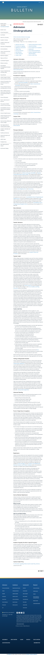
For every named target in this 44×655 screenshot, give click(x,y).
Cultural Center (25, 590)
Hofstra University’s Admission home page (21, 37)
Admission (4, 585)
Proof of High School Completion (35, 47)
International (4, 596)
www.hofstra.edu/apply (23, 82)
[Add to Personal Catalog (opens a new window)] (38, 24)
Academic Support (15, 596)
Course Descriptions (4, 32)
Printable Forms (3, 141)
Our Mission (3, 35)
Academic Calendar (15, 593)
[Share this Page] (39, 24)
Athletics (28, 639)
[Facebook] (19, 613)
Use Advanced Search (5, 26)
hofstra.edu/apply (21, 463)
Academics (15, 585)
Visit (2, 607)
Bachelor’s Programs (4, 55)
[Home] (3, 2)
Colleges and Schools (16, 590)
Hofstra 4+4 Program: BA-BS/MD (29, 173)
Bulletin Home (3, 29)
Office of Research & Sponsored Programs (36, 597)
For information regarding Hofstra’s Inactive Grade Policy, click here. (26, 563)
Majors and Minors (4, 58)
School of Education (4, 97)
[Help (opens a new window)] (42, 24)
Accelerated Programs (5, 60)
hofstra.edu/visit (16, 125)
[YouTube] (23, 613)
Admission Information (19, 44)
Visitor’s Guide (25, 607)
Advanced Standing (32, 46)
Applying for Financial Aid (20, 47)
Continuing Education (16, 599)
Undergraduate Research (36, 603)
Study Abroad (3, 75)
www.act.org (30, 189)
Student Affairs (25, 604)
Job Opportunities (6, 642)
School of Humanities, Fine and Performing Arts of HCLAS (6, 83)
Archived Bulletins (4, 49)
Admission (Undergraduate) (6, 46)
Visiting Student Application (18, 363)
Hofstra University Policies (20, 623)
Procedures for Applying (20, 46)
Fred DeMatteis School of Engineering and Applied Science (5, 109)
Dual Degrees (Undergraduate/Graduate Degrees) (5, 67)
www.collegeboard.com (22, 189)
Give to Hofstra (36, 639)
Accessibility (5, 639)
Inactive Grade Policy (33, 55)
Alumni (21, 639)
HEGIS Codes (3, 139)
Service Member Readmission (34, 50)
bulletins (9, 654)
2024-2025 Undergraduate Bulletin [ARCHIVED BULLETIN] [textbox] (32, 21)
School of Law (4, 599)
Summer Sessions (28, 285)
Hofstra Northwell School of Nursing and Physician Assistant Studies (6, 117)
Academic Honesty (4, 40)
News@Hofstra (37, 642)
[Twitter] (17, 613)
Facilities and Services (5, 132)
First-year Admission (19, 50)
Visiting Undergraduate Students (35, 44)
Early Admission (18, 52)
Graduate (3, 593)
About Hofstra (14, 639)
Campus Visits (18, 49)
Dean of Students (25, 593)
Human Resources (25, 599)
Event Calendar (25, 596)
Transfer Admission (19, 53)
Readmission (31, 49)
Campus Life (26, 585)
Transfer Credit (18, 55)
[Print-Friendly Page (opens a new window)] (41, 24)
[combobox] (33, 21)
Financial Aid (4, 604)
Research (35, 585)
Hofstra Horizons (35, 591)
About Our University (5, 37)
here (38, 349)
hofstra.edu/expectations (18, 69)
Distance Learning (4, 63)
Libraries (34, 593)
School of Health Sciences (5, 113)
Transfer (3, 590)
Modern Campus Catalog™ (31, 654)
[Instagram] (21, 613)
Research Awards (35, 600)
